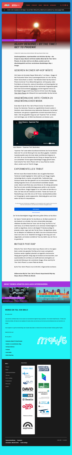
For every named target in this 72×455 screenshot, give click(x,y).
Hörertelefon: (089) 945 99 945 (12, 442)
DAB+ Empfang (9, 378)
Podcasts (34, 5)
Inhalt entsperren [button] (36, 209)
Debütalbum (34, 88)
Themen (28, 5)
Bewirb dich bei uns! (9, 332)
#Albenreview (18, 273)
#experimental (45, 273)
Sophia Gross (23, 53)
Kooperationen (9, 381)
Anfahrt (7, 386)
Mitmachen (53, 5)
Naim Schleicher (31, 53)
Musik (40, 5)
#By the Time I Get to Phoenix (31, 273)
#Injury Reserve (19, 276)
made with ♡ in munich (62, 440)
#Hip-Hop (52, 273)
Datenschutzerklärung (10, 440)
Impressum (19, 440)
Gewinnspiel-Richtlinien (10, 372)
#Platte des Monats (29, 276)
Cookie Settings (24, 442)
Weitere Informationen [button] (36, 212)
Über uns (46, 5)
